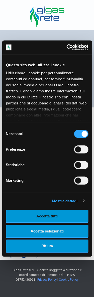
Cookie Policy (68, 279)
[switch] (81, 149)
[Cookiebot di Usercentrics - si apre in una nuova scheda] (67, 47)
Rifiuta (47, 246)
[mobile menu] (87, 10)
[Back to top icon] (83, 286)
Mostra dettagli (65, 201)
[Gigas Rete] (47, 15)
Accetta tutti (47, 216)
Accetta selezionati (47, 231)
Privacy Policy (47, 279)
